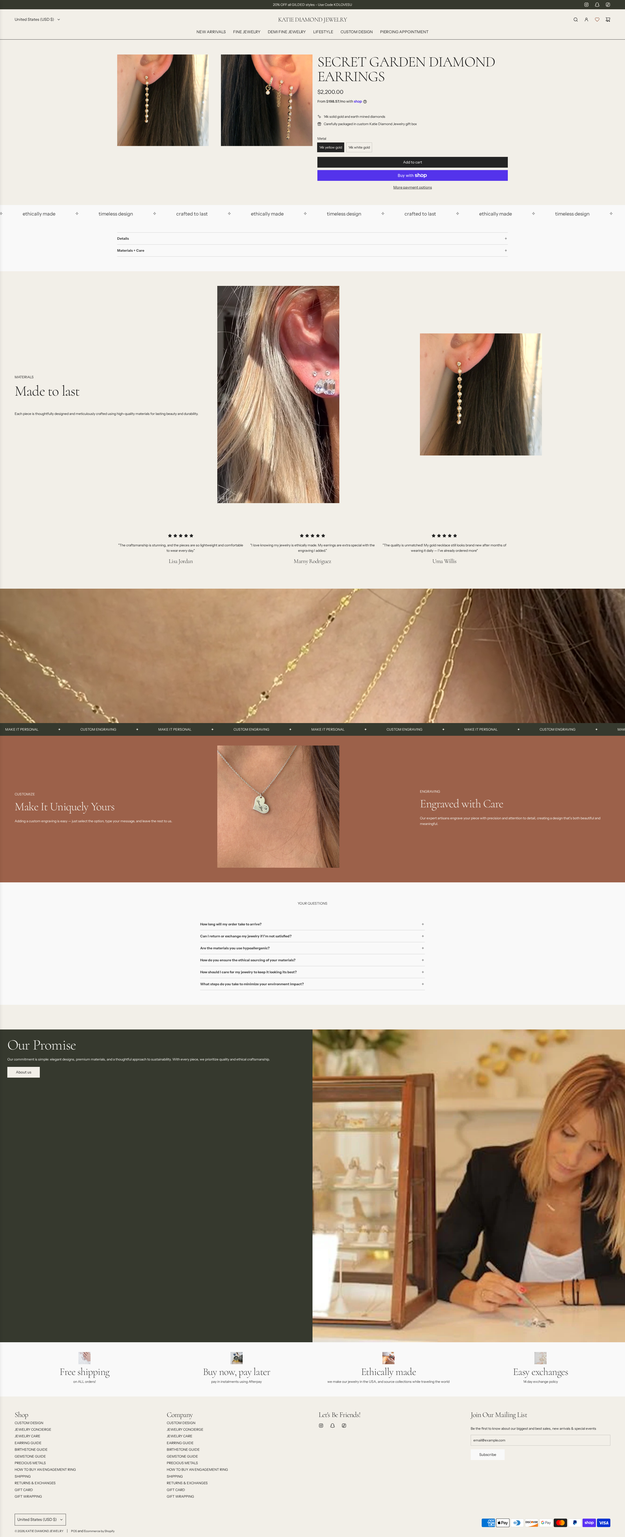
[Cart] (608, 19)
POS (74, 1531)
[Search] (575, 19)
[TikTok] (608, 4)
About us (23, 1072)
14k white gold (359, 147)
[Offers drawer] (597, 19)
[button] (20, 808)
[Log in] (586, 19)
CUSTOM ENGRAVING (22, 729)
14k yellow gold (330, 147)
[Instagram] (586, 4)
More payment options (412, 187)
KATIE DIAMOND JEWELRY (312, 20)
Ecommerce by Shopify (99, 1531)
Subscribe (487, 1454)
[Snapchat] (597, 4)
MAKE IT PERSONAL (98, 729)
